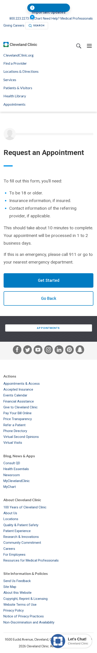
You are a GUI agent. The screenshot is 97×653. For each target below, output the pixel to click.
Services (9, 79)
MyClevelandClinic (16, 481)
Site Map (9, 587)
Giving (7, 25)
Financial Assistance (18, 401)
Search (39, 25)
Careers (18, 25)
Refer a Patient (14, 425)
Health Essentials (16, 469)
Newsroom (11, 475)
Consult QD (11, 463)
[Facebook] (17, 350)
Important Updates (48, 12)
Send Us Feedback (17, 581)
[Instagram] (48, 350)
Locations (10, 519)
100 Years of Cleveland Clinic (24, 507)
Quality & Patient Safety (20, 525)
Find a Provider (15, 63)
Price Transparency (17, 419)
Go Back (48, 298)
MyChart (9, 487)
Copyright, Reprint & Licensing (25, 599)
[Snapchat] (80, 350)
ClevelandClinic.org (18, 55)
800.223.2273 (19, 18)
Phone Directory (15, 431)
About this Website (17, 593)
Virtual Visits (12, 443)
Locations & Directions (21, 71)
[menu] (89, 46)
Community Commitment (22, 543)
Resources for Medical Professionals (31, 560)
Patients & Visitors (17, 88)
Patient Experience (17, 531)
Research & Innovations (21, 537)
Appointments (14, 104)
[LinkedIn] (59, 350)
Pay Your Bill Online (17, 413)
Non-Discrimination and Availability (28, 622)
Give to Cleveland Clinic (20, 407)
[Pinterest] (69, 350)
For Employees (14, 555)
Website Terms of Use (20, 605)
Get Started (48, 280)
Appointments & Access (21, 384)
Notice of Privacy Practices (23, 616)
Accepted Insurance (18, 389)
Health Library (14, 96)
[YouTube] (38, 350)
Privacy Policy (13, 610)
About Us (10, 513)
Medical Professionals (76, 18)
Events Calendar (15, 395)
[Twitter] (27, 350)
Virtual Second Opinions (21, 437)
